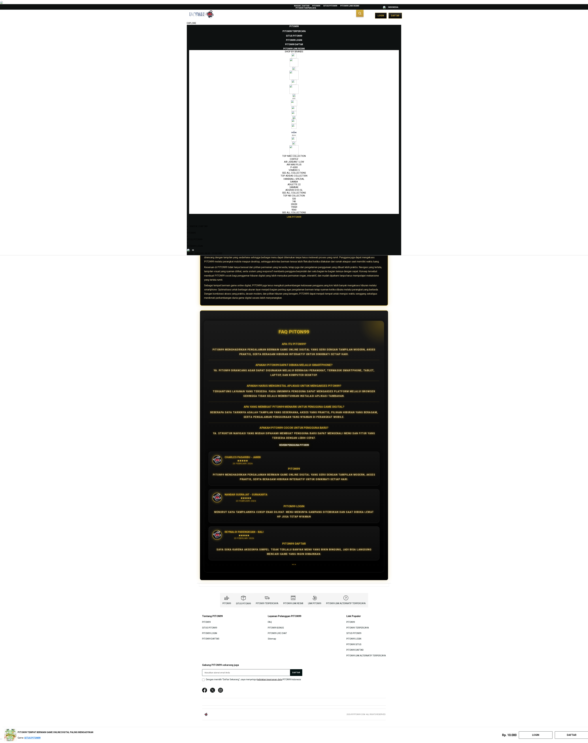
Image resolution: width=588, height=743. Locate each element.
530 (294, 198)
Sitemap (272, 639)
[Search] (360, 13)
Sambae (294, 187)
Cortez (294, 159)
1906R (294, 207)
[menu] (294, 122)
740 (294, 201)
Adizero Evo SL (294, 190)
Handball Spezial (294, 179)
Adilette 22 (294, 184)
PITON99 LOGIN (195, 246)
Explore (191, 23)
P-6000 (294, 167)
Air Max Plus (294, 164)
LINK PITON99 (314, 603)
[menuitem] (294, 26)
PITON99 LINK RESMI (349, 6)
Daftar (395, 15)
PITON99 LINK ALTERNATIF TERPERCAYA (346, 603)
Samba (294, 181)
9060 (294, 209)
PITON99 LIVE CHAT (277, 633)
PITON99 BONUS (276, 627)
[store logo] (201, 16)
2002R (294, 204)
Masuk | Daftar (301, 6)
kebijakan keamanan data (269, 679)
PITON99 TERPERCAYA (306, 8)
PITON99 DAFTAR (210, 639)
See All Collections (294, 172)
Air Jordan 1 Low (294, 161)
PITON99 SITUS (353, 644)
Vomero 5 (294, 170)
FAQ (270, 622)
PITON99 (316, 6)
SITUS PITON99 (330, 6)
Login (381, 15)
